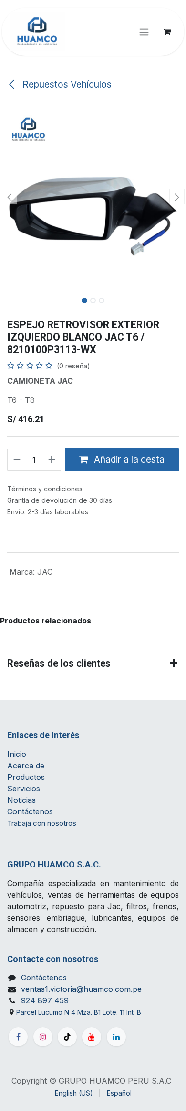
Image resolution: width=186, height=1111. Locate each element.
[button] (9, 196)
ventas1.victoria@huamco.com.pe (81, 989)
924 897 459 (45, 1000)
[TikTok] (67, 1036)
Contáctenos (30, 811)
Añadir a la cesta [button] (128, 459)
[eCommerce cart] (166, 31)
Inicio (16, 754)
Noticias (22, 800)
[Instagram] (42, 1036)
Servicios (23, 788)
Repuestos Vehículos (66, 84)
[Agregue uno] (52, 459)
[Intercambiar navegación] (144, 32)
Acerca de (25, 765)
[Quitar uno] (16, 459)
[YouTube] (91, 1036)
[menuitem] (74, 1093)
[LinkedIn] (116, 1036)
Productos (26, 777)
